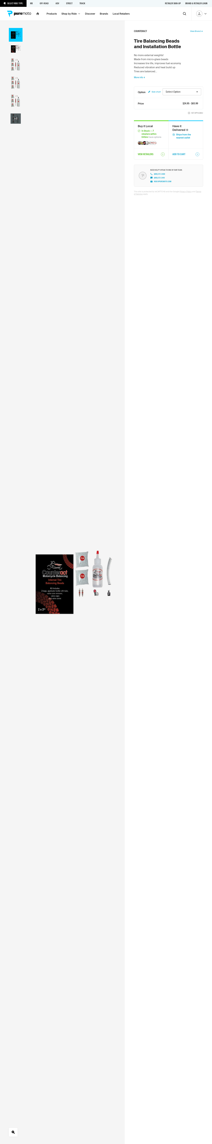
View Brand (195, 31)
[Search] (184, 13)
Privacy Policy (186, 192)
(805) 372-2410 (159, 178)
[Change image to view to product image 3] (16, 64)
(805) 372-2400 (159, 174)
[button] (187, 130)
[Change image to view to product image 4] (16, 82)
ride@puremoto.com (162, 181)
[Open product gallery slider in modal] (16, 118)
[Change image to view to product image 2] (16, 48)
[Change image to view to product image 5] (16, 101)
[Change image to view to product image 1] (16, 35)
